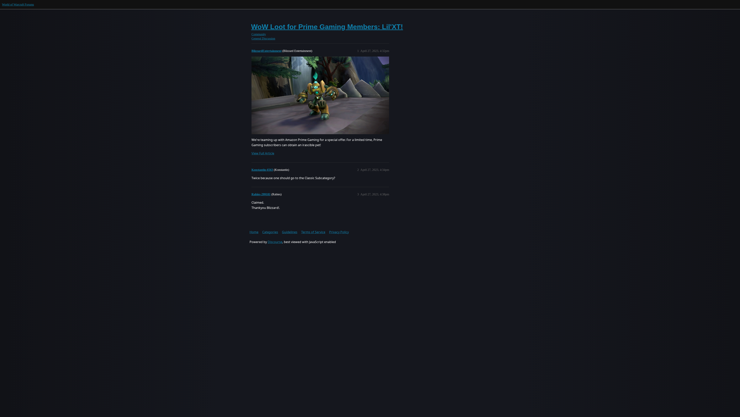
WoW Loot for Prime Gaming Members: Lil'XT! (327, 27)
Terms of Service (313, 232)
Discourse (275, 242)
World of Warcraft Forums (18, 4)
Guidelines (289, 232)
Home (254, 232)
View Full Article (262, 153)
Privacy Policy (339, 232)
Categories (270, 232)
